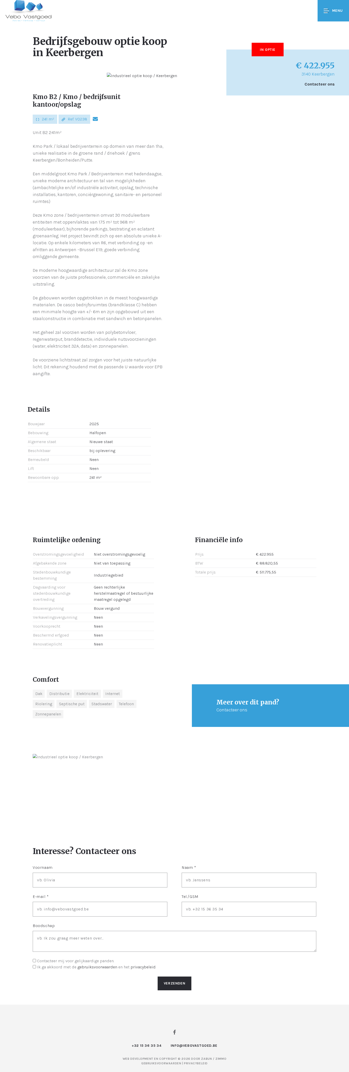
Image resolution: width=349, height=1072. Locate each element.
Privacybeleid (196, 1063)
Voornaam (43, 867)
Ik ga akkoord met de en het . (96, 967)
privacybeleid (143, 967)
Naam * (189, 867)
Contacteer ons (320, 84)
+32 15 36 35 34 (146, 1045)
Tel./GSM (190, 896)
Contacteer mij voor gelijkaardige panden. (75, 960)
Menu (337, 10)
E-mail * (41, 896)
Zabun (206, 1059)
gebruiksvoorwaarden (97, 967)
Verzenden (174, 983)
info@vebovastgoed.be (194, 1045)
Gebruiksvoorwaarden (161, 1063)
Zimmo (220, 1059)
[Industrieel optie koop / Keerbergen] (142, 75)
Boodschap (44, 925)
